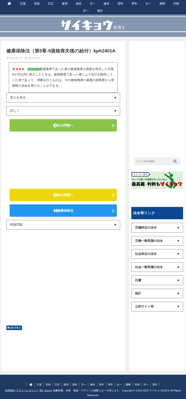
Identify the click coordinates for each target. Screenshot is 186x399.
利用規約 (10, 390)
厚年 (110, 384)
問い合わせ (46, 390)
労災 (57, 384)
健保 (92, 384)
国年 (101, 384)
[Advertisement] (63, 160)
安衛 (48, 384)
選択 (154, 384)
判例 (137, 384)
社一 (119, 384)
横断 (128, 384)
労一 (83, 384)
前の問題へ (65, 195)
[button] (176, 161)
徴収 (74, 384)
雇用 (65, 384)
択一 (146, 384)
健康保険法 (65, 210)
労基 (39, 384)
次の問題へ (65, 125)
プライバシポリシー (27, 390)
